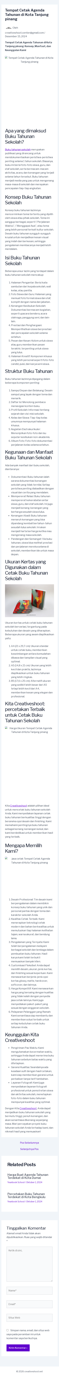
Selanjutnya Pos (29, 1149)
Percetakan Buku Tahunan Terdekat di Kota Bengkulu (26, 1195)
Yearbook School (16, 1182)
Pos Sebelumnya (29, 1143)
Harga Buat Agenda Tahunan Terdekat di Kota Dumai (27, 1176)
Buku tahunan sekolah (18, 149)
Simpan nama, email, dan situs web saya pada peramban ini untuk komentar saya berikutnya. (28, 1334)
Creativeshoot (18, 805)
